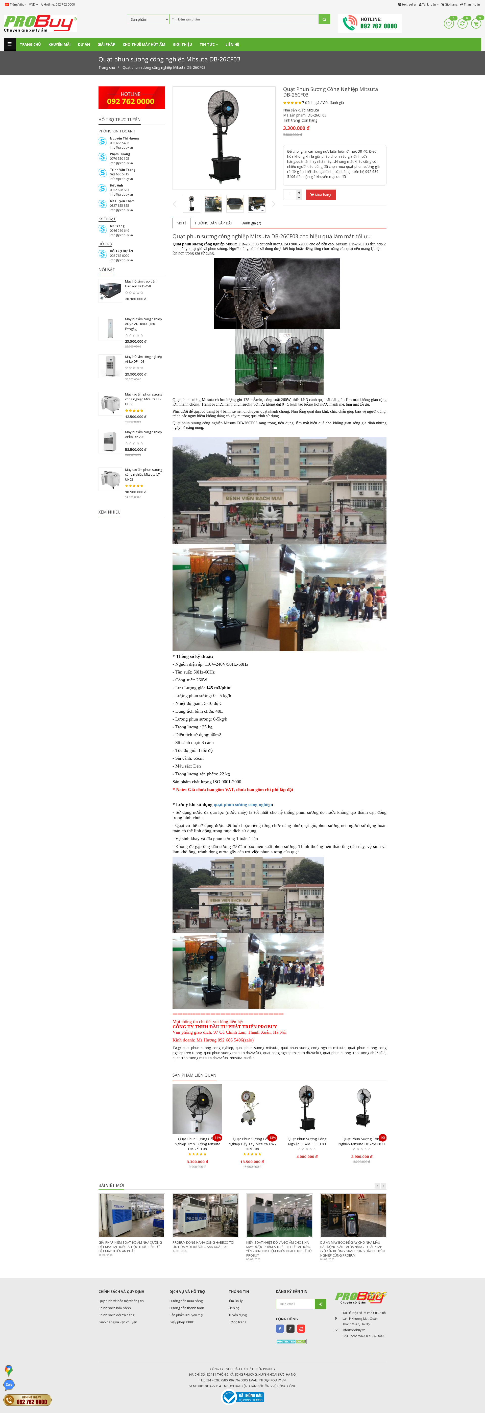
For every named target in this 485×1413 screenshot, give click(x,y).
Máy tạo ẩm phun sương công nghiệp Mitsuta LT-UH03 (143, 474)
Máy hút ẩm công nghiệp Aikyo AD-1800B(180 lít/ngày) (143, 324)
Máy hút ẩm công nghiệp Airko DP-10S (143, 359)
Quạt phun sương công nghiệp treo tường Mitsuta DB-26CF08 (197, 1144)
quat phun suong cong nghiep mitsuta (313, 1047)
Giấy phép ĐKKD (182, 1322)
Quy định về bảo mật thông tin (121, 1301)
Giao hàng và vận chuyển (118, 1322)
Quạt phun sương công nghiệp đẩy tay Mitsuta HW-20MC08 (252, 1144)
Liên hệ (234, 1308)
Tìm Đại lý (236, 1301)
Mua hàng (322, 194)
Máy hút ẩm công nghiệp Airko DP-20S (143, 434)
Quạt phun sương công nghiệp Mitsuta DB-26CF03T (361, 1141)
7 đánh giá (310, 102)
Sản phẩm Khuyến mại (186, 1315)
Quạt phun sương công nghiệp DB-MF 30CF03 (307, 1141)
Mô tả (181, 223)
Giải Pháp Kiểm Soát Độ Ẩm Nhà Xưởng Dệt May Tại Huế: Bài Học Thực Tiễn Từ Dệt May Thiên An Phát (130, 1246)
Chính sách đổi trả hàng (116, 1315)
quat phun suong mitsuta (257, 1047)
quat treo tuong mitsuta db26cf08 (200, 1057)
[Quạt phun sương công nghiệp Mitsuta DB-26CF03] (224, 138)
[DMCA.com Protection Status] (291, 1341)
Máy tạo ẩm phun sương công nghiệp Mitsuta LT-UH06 (143, 399)
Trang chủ (107, 67)
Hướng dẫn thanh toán (186, 1308)
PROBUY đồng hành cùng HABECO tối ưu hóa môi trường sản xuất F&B (203, 1244)
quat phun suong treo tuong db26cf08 (354, 1052)
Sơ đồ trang (237, 1322)
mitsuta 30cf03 (242, 1057)
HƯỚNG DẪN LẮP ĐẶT (214, 223)
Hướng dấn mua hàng (186, 1301)
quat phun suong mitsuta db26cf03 (232, 1052)
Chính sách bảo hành (115, 1308)
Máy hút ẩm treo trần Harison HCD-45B (141, 284)
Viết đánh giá (333, 102)
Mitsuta (313, 110)
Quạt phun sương (187, 400)
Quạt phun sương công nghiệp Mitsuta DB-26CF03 (164, 67)
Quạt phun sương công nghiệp (198, 423)
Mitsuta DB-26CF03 (352, 244)
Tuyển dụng (238, 1315)
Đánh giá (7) (251, 223)
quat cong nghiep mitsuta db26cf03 (292, 1052)
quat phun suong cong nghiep (207, 1047)
